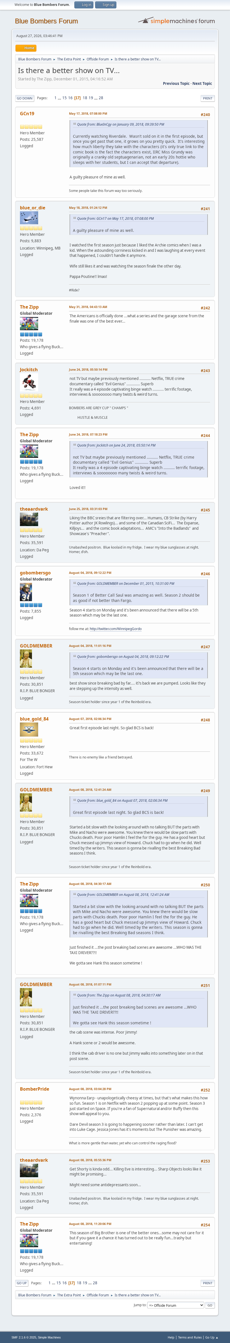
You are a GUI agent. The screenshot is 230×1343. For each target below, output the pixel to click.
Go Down (25, 98)
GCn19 (27, 113)
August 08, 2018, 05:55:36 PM (90, 1160)
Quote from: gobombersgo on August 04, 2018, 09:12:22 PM (123, 656)
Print (207, 98)
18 (85, 97)
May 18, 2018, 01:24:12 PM (88, 207)
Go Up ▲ (212, 1337)
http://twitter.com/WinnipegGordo (116, 628)
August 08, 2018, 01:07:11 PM (90, 984)
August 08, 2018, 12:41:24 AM (90, 789)
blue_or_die (32, 208)
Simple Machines (49, 1337)
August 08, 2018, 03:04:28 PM (90, 1089)
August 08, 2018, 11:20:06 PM (90, 1224)
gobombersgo (35, 573)
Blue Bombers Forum (46, 21)
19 (91, 97)
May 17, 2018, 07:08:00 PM (88, 113)
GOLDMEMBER (36, 646)
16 (70, 97)
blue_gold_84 (34, 719)
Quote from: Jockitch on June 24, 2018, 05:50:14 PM (116, 445)
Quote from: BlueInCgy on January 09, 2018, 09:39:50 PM (120, 124)
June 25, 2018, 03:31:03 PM (88, 509)
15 (64, 97)
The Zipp (29, 307)
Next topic (202, 83)
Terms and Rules (190, 1337)
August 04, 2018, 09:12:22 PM (90, 572)
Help (171, 1337)
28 (101, 97)
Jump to (140, 1305)
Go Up (22, 1283)
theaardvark (34, 509)
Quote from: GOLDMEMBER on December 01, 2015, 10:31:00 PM (125, 583)
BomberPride (34, 1089)
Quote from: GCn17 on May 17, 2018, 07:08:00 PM (115, 218)
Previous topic (176, 83)
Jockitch (29, 369)
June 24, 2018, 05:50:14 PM (88, 369)
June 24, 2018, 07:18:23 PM (88, 434)
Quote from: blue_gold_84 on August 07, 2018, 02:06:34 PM (122, 800)
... (60, 97)
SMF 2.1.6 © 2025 (24, 1337)
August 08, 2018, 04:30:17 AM (90, 884)
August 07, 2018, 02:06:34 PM (90, 719)
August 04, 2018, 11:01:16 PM (90, 646)
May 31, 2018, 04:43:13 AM (88, 307)
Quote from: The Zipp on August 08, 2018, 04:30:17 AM (118, 995)
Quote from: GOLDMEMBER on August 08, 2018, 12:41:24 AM (123, 894)
